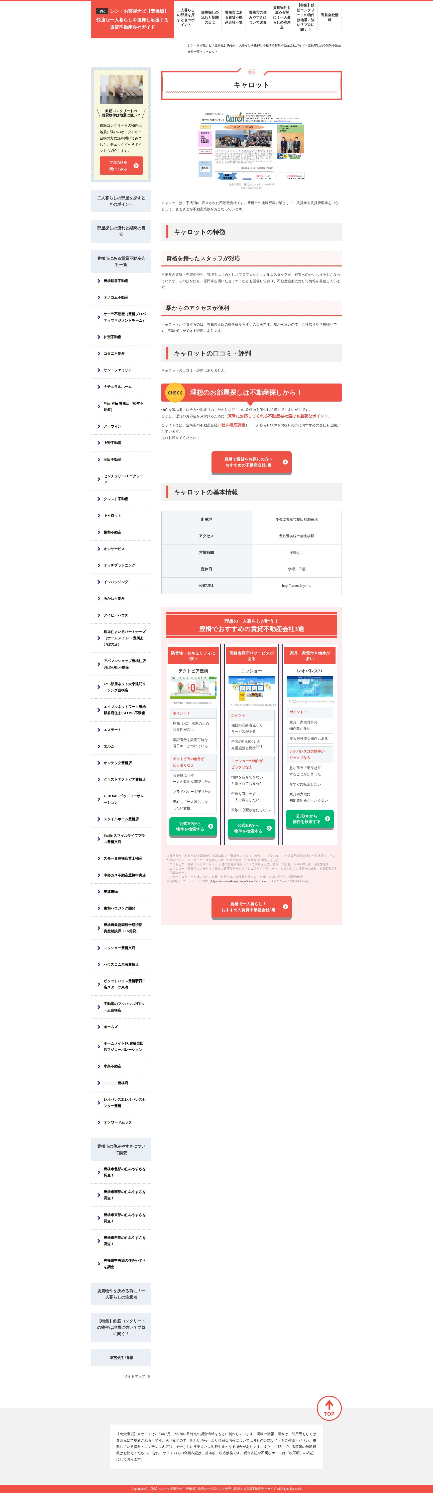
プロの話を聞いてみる (118, 166)
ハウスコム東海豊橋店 (121, 964)
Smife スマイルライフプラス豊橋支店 (124, 839)
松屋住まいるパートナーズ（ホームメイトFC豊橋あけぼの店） (125, 638)
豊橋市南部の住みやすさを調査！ (125, 1195)
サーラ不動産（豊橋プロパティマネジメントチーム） (125, 317)
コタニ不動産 (114, 353)
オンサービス (114, 549)
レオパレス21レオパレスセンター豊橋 (125, 1103)
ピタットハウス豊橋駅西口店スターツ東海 (125, 984)
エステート (112, 730)
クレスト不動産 (116, 499)
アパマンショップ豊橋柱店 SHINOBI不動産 (125, 664)
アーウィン (112, 426)
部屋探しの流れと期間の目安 (121, 231)
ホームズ (111, 1027)
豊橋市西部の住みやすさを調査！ (125, 1241)
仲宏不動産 (112, 337)
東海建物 (111, 892)
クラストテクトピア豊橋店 (125, 779)
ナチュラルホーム (118, 387)
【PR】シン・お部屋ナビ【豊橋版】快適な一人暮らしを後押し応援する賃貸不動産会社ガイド (212, 1488)
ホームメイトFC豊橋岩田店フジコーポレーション (124, 1047)
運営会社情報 (121, 1357)
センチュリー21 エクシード (123, 479)
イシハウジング (116, 582)
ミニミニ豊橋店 (116, 1083)
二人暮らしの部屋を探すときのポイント (121, 201)
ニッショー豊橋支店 (119, 948)
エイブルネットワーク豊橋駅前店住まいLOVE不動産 (125, 710)
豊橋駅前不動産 (116, 281)
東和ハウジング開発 (119, 908)
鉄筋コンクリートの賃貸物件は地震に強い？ (121, 113)
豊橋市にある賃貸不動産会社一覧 (121, 261)
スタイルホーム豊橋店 (121, 819)
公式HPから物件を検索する (190, 826)
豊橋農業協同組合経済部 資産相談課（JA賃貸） (123, 928)
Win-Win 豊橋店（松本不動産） (124, 407)
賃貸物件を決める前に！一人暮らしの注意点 (121, 1294)
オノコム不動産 (116, 297)
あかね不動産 (114, 598)
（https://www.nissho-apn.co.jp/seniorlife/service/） (239, 881)
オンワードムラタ (118, 1122)
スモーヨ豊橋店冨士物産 (123, 858)
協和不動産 (112, 532)
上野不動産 (112, 443)
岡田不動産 (112, 459)
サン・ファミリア (118, 370)
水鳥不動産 (112, 1066)
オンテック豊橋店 (118, 763)
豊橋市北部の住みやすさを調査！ (125, 1172)
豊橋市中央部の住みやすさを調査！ (125, 1264)
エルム (109, 746)
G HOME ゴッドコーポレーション (124, 799)
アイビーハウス (116, 615)
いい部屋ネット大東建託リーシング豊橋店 (125, 687)
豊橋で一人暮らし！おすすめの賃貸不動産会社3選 (249, 907)
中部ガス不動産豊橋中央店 (125, 875)
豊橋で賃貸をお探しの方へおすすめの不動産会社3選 (249, 462)
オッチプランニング (119, 565)
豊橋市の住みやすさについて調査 (121, 1149)
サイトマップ (134, 1376)
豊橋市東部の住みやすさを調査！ (125, 1218)
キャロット (112, 515)
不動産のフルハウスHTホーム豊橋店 (124, 1007)
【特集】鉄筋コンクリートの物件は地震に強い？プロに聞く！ (121, 1327)
